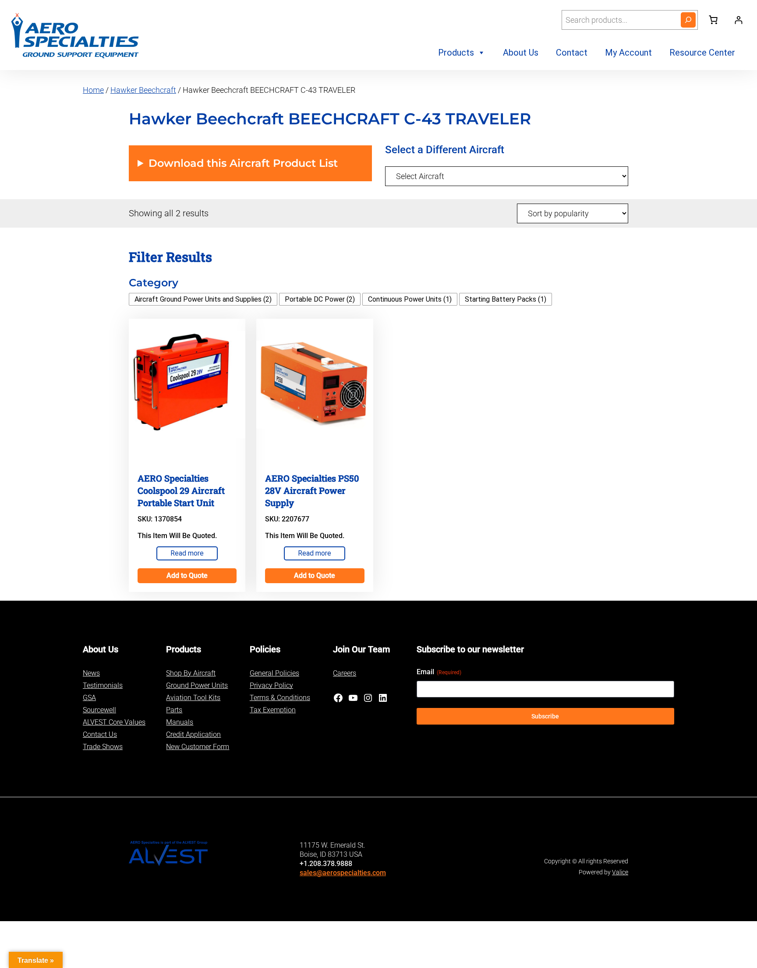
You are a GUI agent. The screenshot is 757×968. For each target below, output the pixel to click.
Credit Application (193, 734)
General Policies (274, 673)
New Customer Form (197, 747)
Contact (571, 52)
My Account (628, 52)
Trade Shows (103, 747)
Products (456, 52)
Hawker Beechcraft (143, 90)
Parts (174, 710)
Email (439, 672)
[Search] (688, 20)
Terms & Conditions (280, 697)
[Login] (738, 20)
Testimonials (103, 685)
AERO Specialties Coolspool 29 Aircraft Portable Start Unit (181, 490)
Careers (344, 673)
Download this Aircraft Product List (243, 163)
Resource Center (702, 52)
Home (93, 90)
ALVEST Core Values (114, 722)
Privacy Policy (271, 685)
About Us (520, 52)
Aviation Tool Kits (193, 697)
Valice (620, 872)
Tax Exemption (273, 710)
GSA (89, 697)
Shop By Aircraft (191, 673)
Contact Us (100, 734)
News (91, 673)
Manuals (179, 722)
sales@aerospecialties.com (343, 873)
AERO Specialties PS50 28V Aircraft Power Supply (312, 490)
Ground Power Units (197, 685)
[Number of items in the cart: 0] (713, 20)
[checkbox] (203, 299)
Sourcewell (99, 710)
